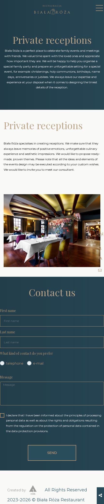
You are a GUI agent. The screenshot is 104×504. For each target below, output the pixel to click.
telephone (14, 363)
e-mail (38, 363)
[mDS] (33, 490)
